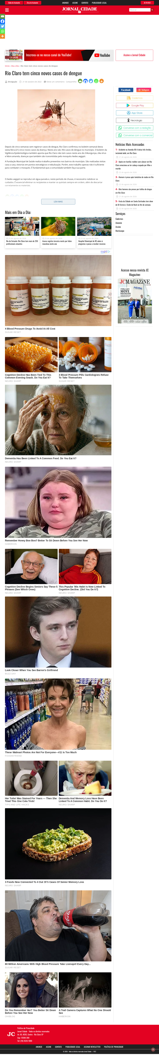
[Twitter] (91, 81)
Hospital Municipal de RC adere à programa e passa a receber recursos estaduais (91, 244)
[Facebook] (85, 81)
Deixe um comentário (55, 82)
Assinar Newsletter (92, 1046)
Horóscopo (120, 230)
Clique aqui (25, 205)
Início (7, 66)
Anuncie (65, 2)
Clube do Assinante (14, 2)
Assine (75, 2)
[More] (101, 81)
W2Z (95, 1051)
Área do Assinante (32, 2)
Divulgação (12, 82)
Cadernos (119, 218)
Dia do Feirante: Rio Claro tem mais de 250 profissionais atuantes (22, 242)
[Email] (80, 81)
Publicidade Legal (99, 2)
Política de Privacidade (113, 1046)
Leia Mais (58, 201)
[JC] (11, 1034)
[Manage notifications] (153, 1050)
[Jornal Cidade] (79, 10)
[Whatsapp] (96, 81)
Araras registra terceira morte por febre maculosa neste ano (57, 242)
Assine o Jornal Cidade (134, 55)
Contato (84, 2)
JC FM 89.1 (147, 2)
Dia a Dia (15, 66)
